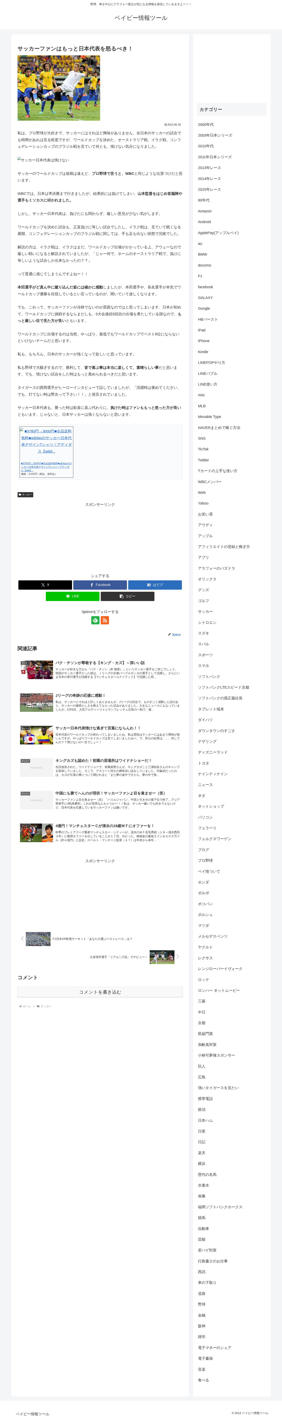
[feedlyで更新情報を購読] (95, 620)
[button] (127, 596)
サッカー (27, 494)
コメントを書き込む (100, 992)
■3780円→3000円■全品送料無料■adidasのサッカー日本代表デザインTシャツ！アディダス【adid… (46, 467)
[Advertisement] (100, 537)
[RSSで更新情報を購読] (105, 620)
